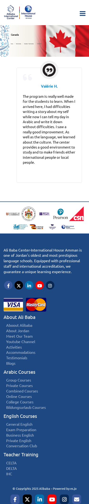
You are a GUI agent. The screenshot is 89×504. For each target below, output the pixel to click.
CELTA (11, 463)
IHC (9, 474)
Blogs (10, 363)
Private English (18, 440)
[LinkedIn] (39, 499)
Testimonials (18, 44)
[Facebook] (14, 499)
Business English (20, 435)
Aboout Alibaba (19, 325)
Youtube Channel (20, 341)
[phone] (76, 499)
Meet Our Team (19, 336)
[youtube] (51, 499)
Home (12, 44)
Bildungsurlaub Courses (26, 407)
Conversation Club (21, 446)
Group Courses (18, 380)
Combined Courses (22, 391)
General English (19, 424)
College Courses (19, 402)
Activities (14, 347)
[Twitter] (27, 499)
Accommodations (20, 352)
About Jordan (17, 330)
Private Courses (19, 385)
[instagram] (64, 499)
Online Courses (19, 396)
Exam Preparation (21, 429)
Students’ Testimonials (29, 44)
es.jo (73, 488)
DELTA (11, 468)
